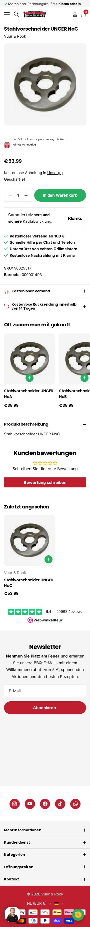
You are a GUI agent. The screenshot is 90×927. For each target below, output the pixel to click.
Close (45, 830)
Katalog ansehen (7, 14)
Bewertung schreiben (45, 482)
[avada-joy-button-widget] (78, 914)
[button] (26, 195)
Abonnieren (45, 707)
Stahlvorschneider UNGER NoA (28, 394)
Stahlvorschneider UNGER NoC (28, 583)
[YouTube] (30, 804)
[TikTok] (60, 804)
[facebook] (45, 804)
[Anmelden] (74, 14)
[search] (16, 14)
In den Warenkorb (60, 195)
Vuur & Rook (15, 36)
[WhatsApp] (75, 804)
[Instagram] (15, 804)
